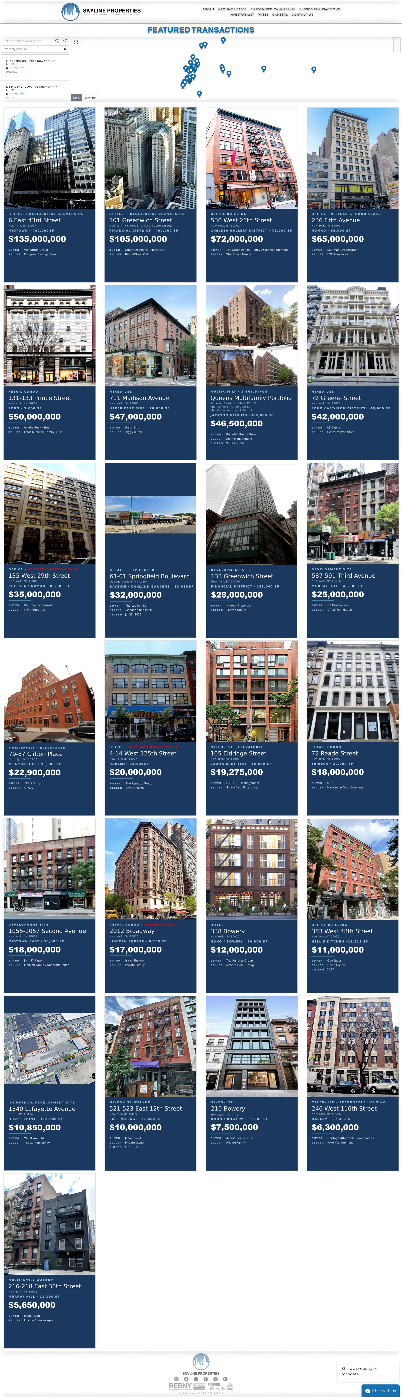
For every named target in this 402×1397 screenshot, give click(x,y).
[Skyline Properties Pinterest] (215, 1379)
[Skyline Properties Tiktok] (186, 1379)
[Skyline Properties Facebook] (196, 1379)
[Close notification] (395, 1366)
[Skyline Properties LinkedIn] (225, 1379)
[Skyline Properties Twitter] (206, 1379)
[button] (208, 9)
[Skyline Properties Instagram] (176, 1379)
